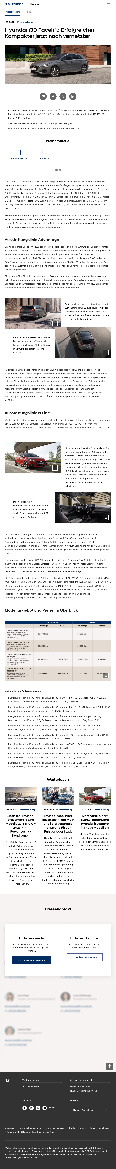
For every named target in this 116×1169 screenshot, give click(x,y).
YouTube (44, 1108)
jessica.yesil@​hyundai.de (18, 1040)
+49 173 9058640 (17, 977)
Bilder (30, 12)
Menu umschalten (108, 4)
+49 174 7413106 (72, 1010)
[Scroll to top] (109, 1066)
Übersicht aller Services (81, 1086)
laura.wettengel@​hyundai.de (76, 1006)
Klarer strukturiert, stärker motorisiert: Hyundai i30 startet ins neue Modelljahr (95, 821)
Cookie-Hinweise (77, 1128)
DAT (10, 1157)
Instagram (31, 1108)
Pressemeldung (13, 12)
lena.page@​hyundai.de (17, 1006)
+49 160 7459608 (73, 977)
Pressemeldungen (30, 1086)
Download (55, 323)
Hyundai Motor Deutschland (83, 1090)
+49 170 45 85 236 (17, 1044)
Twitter (62, 96)
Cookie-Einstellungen (100, 1128)
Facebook (53, 96)
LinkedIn (72, 96)
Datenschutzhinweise (55, 1128)
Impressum (10, 1128)
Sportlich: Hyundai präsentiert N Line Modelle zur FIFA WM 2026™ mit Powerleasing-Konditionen (21, 825)
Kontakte (56, 170)
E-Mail (43, 96)
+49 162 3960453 (17, 1010)
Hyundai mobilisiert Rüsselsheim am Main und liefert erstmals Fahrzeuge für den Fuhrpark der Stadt (58, 823)
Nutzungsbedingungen (30, 1128)
